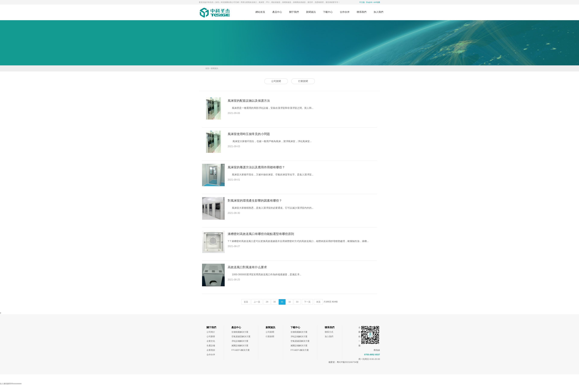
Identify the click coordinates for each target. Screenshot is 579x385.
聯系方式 (329, 332)
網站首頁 (260, 12)
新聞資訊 (311, 12)
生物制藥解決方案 (239, 332)
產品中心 (277, 12)
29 (267, 302)
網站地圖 (282, 378)
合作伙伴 (345, 12)
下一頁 (307, 302)
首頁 (207, 68)
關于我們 (294, 12)
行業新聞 (303, 81)
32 (289, 302)
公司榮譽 (211, 336)
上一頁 (257, 302)
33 (297, 302)
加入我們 (378, 12)
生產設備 (211, 345)
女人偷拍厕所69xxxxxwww (11, 384)
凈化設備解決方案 (239, 341)
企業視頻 (211, 350)
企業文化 (211, 341)
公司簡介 (211, 332)
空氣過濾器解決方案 (240, 336)
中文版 (362, 2)
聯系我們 (361, 12)
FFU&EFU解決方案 (240, 350)
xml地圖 (376, 2)
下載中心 (328, 12)
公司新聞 (276, 81)
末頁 (318, 302)
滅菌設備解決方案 (239, 345)
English (369, 2)
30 (274, 302)
